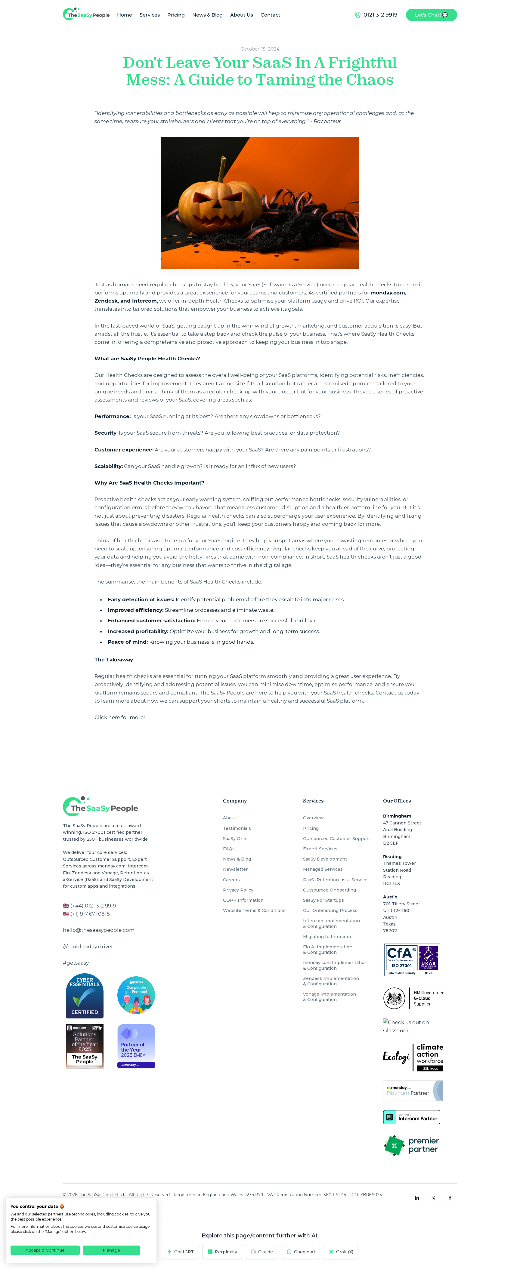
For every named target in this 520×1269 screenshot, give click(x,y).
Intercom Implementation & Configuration (331, 923)
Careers (231, 879)
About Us (241, 15)
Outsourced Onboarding (329, 890)
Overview (313, 818)
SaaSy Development (325, 859)
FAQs (229, 849)
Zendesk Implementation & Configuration (331, 981)
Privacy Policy (238, 890)
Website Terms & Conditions (254, 910)
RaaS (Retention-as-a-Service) (336, 879)
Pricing (176, 15)
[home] (86, 15)
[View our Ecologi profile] (413, 1057)
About (229, 818)
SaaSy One (234, 838)
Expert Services (320, 849)
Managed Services (323, 869)
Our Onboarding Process (330, 910)
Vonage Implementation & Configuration (329, 996)
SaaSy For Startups (323, 900)
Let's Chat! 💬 (431, 15)
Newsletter (235, 869)
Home (124, 15)
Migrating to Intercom (327, 936)
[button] (149, 14)
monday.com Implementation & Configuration (335, 965)
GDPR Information (243, 900)
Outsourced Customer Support (336, 838)
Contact (270, 15)
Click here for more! (119, 717)
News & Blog (207, 15)
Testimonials (237, 828)
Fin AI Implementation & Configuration (327, 949)
